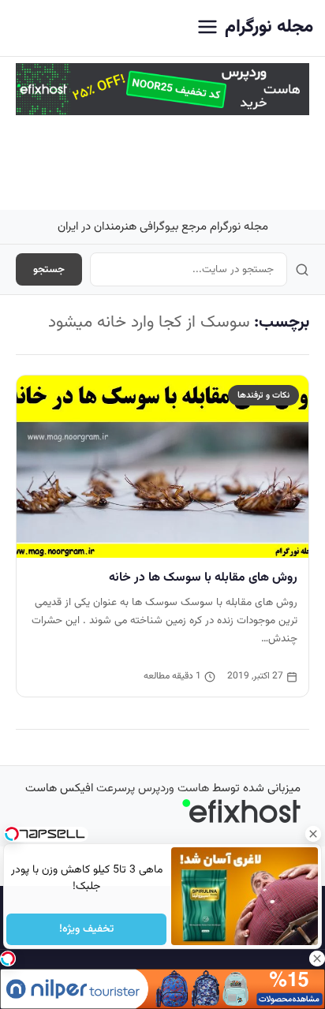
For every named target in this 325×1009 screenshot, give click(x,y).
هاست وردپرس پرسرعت (152, 788)
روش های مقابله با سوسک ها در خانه (203, 577)
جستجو (49, 269)
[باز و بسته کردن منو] (207, 28)
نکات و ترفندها (263, 395)
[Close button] (313, 834)
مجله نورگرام (269, 27)
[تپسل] (8, 958)
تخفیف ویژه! (86, 929)
